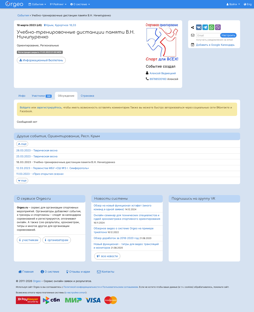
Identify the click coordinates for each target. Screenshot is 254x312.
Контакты (107, 271)
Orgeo (37, 281)
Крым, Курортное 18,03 (60, 25)
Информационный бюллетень (42, 60)
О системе (80, 4)
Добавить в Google (215, 44)
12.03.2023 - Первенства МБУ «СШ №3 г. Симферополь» (52, 168)
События (37, 4)
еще (23, 143)
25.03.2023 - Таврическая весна (36, 156)
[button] (233, 4)
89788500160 (158, 79)
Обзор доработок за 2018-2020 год (116, 238)
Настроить (228, 35)
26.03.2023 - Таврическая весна (36, 150)
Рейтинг (58, 4)
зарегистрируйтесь (49, 107)
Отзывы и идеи (79, 271)
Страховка (87, 95)
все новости (109, 256)
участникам (29, 240)
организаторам (57, 240)
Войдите (25, 107)
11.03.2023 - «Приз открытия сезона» (40, 173)
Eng (249, 4)
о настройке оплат (75, 292)
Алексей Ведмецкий (163, 73)
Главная (28, 271)
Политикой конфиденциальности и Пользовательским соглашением (101, 287)
